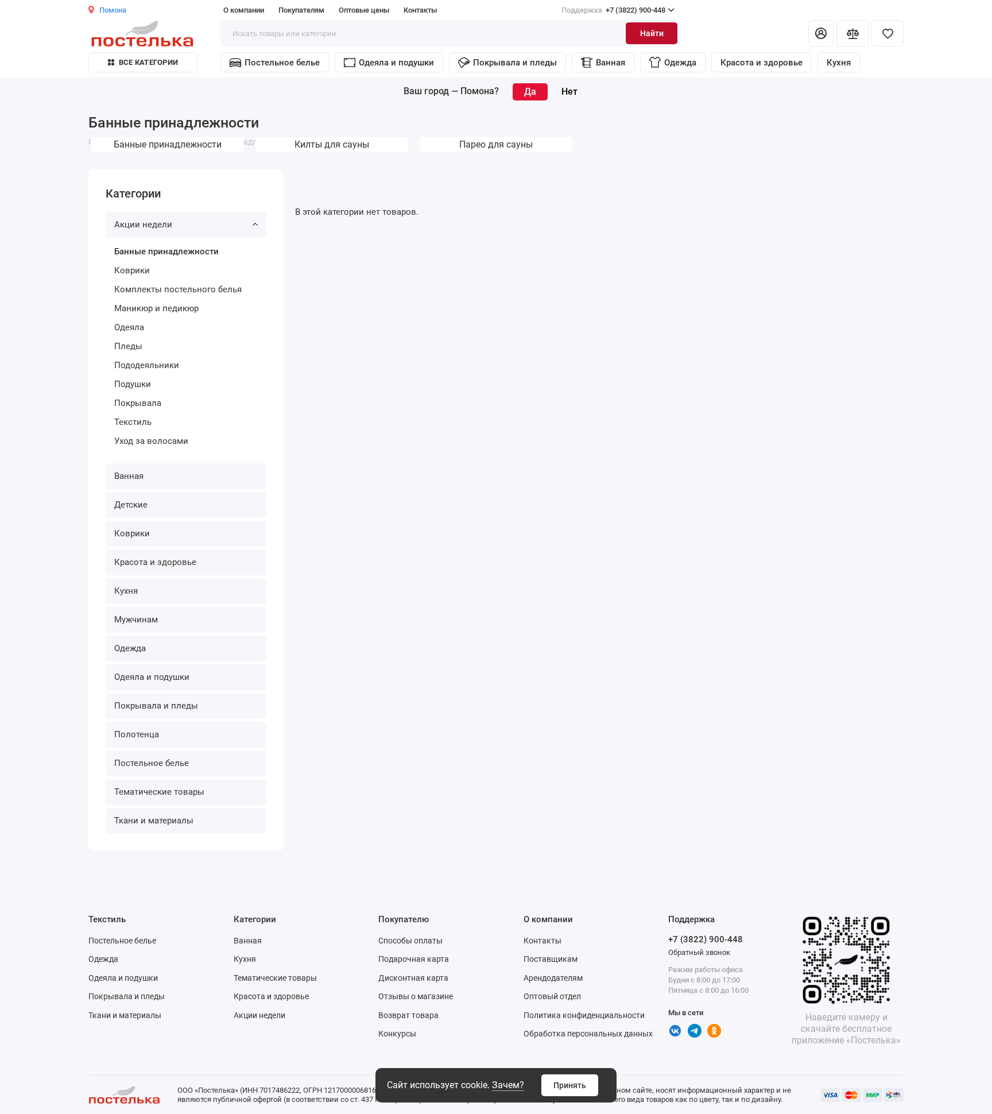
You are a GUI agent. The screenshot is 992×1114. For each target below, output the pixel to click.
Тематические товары (159, 792)
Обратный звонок (699, 952)
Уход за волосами (151, 441)
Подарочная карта (413, 959)
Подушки (132, 384)
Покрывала (137, 403)
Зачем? (508, 1085)
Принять (569, 1085)
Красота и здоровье (761, 62)
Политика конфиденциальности (584, 1015)
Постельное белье (282, 62)
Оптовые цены (364, 10)
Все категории (148, 62)
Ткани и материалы (153, 820)
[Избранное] (887, 33)
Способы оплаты (410, 940)
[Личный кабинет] (821, 33)
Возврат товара (408, 1015)
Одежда (680, 62)
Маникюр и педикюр (156, 308)
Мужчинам (136, 619)
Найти (652, 33)
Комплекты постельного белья (178, 289)
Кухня (839, 62)
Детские (131, 505)
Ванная (610, 62)
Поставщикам (551, 959)
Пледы (128, 346)
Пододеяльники (146, 365)
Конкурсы (397, 1033)
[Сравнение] (852, 33)
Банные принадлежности (166, 251)
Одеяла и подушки (396, 62)
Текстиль (133, 422)
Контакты (420, 10)
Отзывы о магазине (415, 996)
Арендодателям (553, 978)
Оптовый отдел (552, 996)
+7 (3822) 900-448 (613, 10)
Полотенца (136, 734)
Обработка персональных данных (588, 1033)
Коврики (132, 270)
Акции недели (143, 224)
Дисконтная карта (413, 978)
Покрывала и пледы (515, 62)
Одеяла (129, 327)
